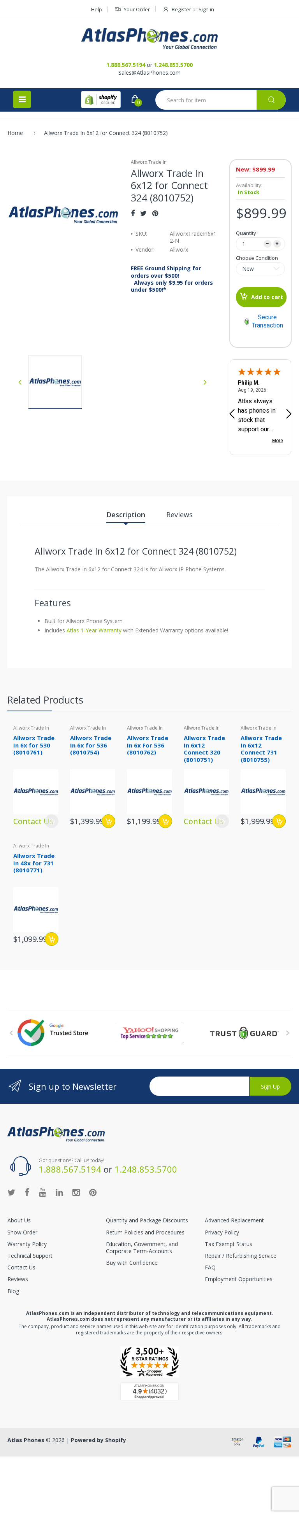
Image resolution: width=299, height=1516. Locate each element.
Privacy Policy (222, 1232)
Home (15, 133)
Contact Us (21, 1267)
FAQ (210, 1267)
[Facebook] (133, 213)
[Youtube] (42, 1192)
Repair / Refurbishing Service (240, 1255)
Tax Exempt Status (228, 1244)
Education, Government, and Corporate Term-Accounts (142, 1247)
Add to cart (267, 297)
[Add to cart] (108, 821)
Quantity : (247, 232)
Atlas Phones (25, 1440)
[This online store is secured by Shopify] (101, 99)
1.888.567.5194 (125, 64)
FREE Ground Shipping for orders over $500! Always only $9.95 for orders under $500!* (172, 279)
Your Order (137, 9)
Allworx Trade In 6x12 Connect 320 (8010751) (204, 748)
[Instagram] (76, 1192)
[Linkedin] (59, 1192)
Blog (13, 1291)
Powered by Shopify (98, 1440)
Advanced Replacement (234, 1220)
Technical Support (30, 1255)
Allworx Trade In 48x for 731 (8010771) (34, 863)
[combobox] (220, 100)
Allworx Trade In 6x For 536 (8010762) (147, 745)
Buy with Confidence (132, 1262)
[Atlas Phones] (149, 38)
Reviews (17, 1279)
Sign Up (270, 1086)
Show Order (22, 1232)
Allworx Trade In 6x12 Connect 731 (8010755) (261, 748)
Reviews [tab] (179, 514)
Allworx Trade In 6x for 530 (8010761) (34, 745)
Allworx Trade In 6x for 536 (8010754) (90, 745)
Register (181, 9)
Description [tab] (125, 514)
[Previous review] (232, 414)
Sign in (206, 9)
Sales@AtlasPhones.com (149, 72)
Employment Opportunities (239, 1279)
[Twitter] (143, 213)
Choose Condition (257, 257)
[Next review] (288, 414)
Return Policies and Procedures (145, 1232)
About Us (19, 1220)
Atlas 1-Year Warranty (93, 630)
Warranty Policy (27, 1244)
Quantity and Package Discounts (147, 1220)
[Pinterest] (155, 213)
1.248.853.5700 (173, 64)
